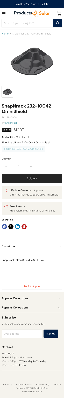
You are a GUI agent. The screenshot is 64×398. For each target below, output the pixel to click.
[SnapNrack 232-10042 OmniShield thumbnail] (7, 91)
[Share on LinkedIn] (17, 226)
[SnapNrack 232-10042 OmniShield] (24, 153)
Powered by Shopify (32, 391)
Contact (57, 384)
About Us (7, 384)
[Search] (57, 23)
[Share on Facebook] (4, 226)
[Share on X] (10, 226)
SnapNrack (11, 123)
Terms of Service (24, 384)
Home (5, 33)
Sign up (50, 333)
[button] (32, 246)
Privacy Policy (42, 384)
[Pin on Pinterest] (24, 226)
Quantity (6, 158)
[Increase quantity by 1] (31, 166)
